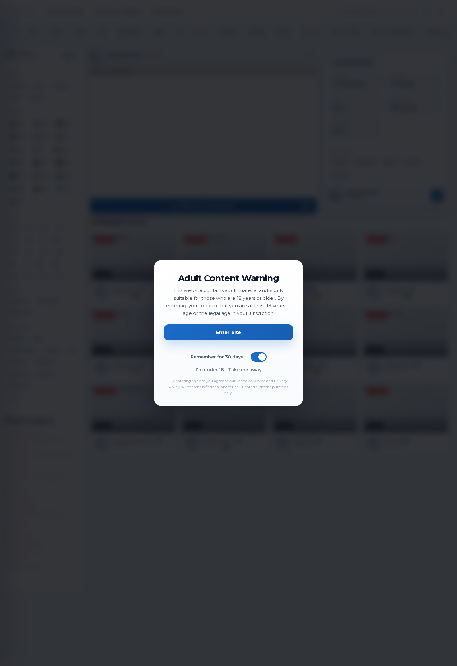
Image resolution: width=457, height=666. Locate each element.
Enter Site (228, 332)
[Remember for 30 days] (259, 357)
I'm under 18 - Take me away (228, 369)
